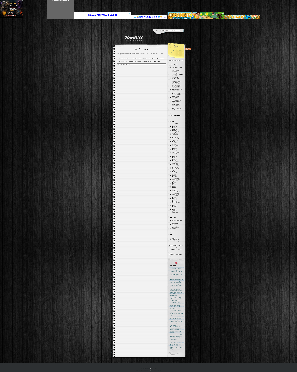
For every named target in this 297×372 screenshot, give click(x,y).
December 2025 (175, 134)
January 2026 (175, 133)
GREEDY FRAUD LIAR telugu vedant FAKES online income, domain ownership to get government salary (176, 313)
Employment (175, 223)
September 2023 (176, 152)
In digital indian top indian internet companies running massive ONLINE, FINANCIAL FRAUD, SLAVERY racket (177, 93)
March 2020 (175, 201)
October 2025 (175, 137)
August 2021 (175, 181)
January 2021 (175, 190)
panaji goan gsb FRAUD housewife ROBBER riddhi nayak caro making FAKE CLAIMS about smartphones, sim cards (176, 337)
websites (174, 228)
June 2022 (174, 172)
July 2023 (174, 155)
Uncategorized (175, 227)
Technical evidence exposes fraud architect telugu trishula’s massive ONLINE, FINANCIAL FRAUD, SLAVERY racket (177, 106)
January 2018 (175, 212)
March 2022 (174, 176)
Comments (175, 239)
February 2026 (175, 132)
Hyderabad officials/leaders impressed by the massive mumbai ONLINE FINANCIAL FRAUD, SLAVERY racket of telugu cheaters (176, 329)
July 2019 (174, 204)
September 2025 (176, 138)
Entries (174, 238)
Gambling (174, 226)
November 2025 (175, 136)
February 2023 (175, 161)
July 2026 (174, 125)
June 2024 (174, 148)
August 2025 (175, 140)
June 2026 (174, 126)
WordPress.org (175, 241)
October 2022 (175, 167)
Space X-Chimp (157, 370)
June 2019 (174, 205)
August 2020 (175, 196)
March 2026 (175, 130)
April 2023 (174, 159)
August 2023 (175, 153)
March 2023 (174, 160)
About (172, 48)
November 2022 (175, 166)
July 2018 (174, 208)
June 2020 (174, 198)
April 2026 (174, 129)
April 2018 (174, 211)
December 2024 (175, 145)
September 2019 (176, 202)
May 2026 (174, 127)
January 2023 (175, 163)
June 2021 (174, 183)
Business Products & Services (177, 221)
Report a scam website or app (177, 51)
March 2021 (174, 187)
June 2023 (174, 156)
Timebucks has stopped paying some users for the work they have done (177, 99)
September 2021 (176, 179)
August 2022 (175, 170)
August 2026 (175, 123)
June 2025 (174, 142)
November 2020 (176, 193)
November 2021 (175, 178)
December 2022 (175, 164)
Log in (173, 237)
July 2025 (174, 141)
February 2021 (175, 189)
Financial (174, 224)
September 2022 (176, 168)
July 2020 (174, 197)
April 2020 (174, 200)
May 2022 (174, 174)
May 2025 (174, 144)
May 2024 (174, 149)
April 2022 (174, 175)
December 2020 (176, 191)
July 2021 (174, 182)
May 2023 (174, 157)
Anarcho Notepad (148, 370)
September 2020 (176, 194)
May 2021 (174, 185)
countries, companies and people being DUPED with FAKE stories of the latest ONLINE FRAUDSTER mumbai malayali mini (176, 320)
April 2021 (174, 186)
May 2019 (174, 206)
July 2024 (174, 147)
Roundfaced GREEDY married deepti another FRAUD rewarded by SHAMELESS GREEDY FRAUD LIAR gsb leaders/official (176, 345)
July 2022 (174, 171)
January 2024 (175, 151)
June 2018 (174, 209)
